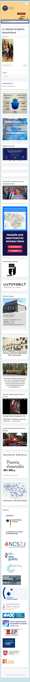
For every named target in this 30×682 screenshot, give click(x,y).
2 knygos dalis (13, 475)
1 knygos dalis (6, 475)
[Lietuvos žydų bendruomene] (12, 10)
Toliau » (25, 65)
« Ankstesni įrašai (7, 65)
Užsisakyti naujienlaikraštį (9, 86)
